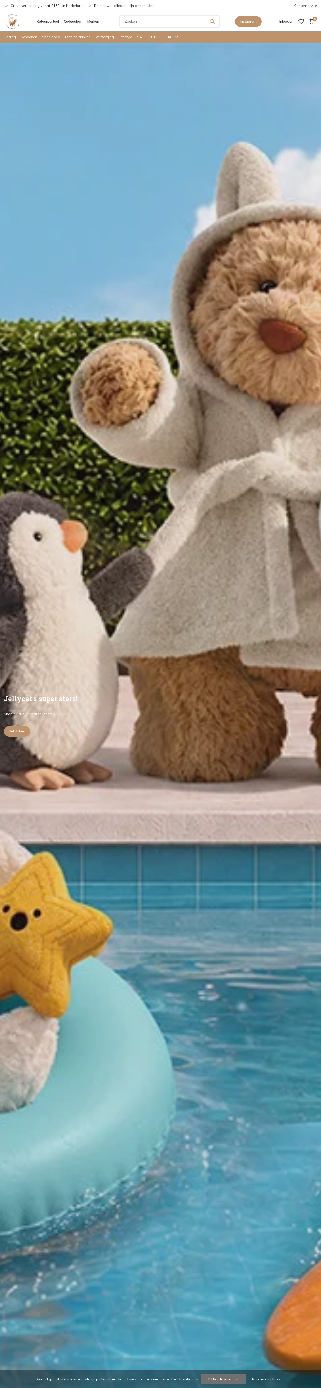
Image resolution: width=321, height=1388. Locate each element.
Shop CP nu (18, 731)
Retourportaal (48, 21)
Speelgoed (51, 37)
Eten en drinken (78, 37)
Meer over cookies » (266, 1379)
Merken (93, 21)
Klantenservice (305, 5)
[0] (310, 21)
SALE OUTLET (148, 37)
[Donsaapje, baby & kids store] (12, 21)
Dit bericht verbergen (223, 1379)
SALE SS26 (174, 37)
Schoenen (29, 37)
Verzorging (105, 37)
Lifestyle (125, 37)
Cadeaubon (73, 21)
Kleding (10, 37)
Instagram (248, 21)
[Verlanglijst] (301, 21)
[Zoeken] (212, 21)
